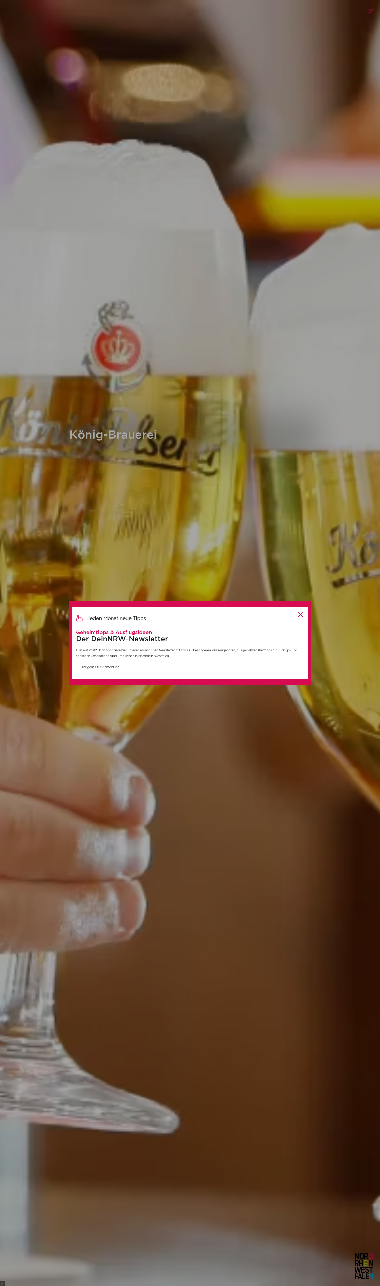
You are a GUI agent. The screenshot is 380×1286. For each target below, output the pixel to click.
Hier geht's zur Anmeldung (100, 667)
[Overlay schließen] (300, 614)
